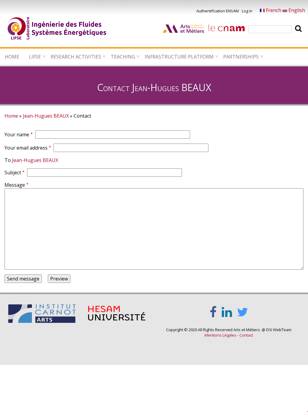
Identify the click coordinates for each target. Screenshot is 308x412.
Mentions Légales (220, 335)
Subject (13, 172)
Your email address (26, 147)
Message (15, 185)
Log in (247, 11)
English (296, 10)
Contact (246, 335)
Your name (17, 134)
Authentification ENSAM (217, 11)
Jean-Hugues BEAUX (46, 116)
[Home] (57, 29)
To (8, 160)
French (273, 10)
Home (12, 56)
